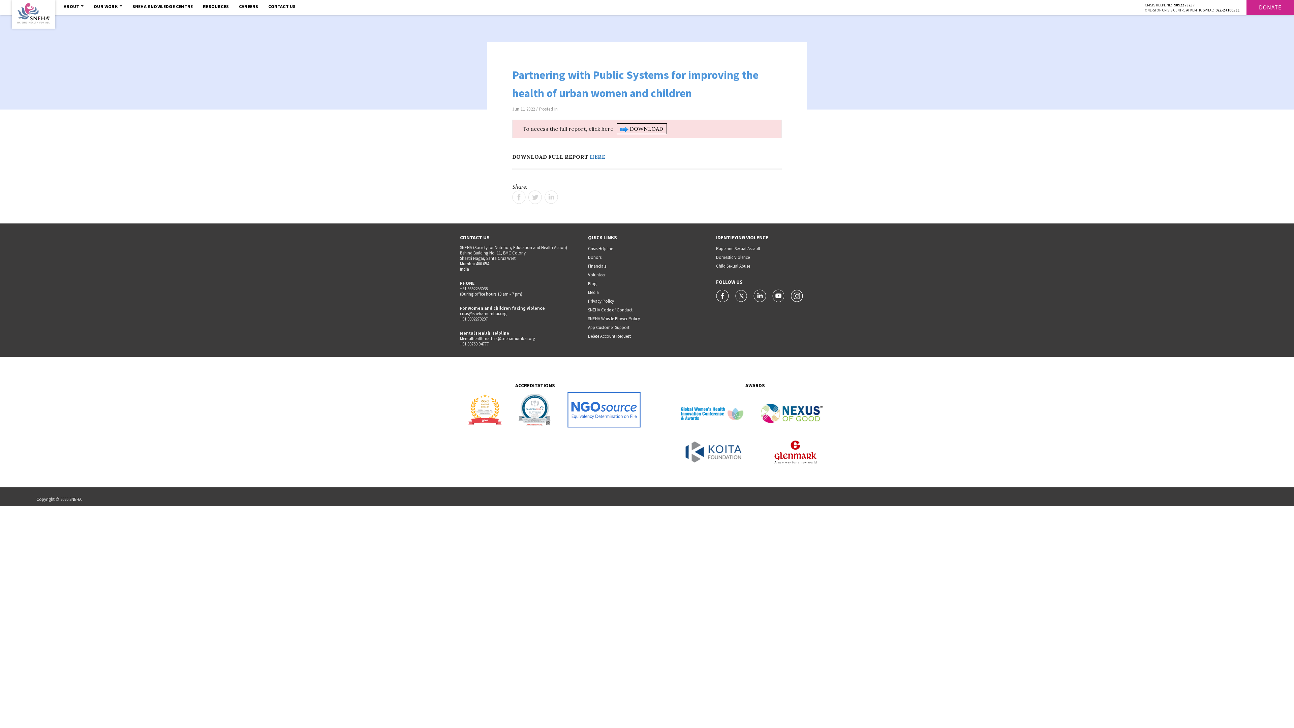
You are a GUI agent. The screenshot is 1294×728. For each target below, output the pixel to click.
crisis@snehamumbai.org (483, 313)
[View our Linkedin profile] (760, 295)
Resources (216, 6)
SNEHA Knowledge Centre (162, 6)
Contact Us (282, 6)
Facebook (519, 197)
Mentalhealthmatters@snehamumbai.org (497, 338)
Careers (248, 6)
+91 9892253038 (474, 289)
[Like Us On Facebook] (723, 295)
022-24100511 (1227, 10)
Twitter (535, 197)
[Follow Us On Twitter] (742, 295)
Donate (1270, 7)
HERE (597, 156)
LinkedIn (551, 197)
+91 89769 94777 (474, 344)
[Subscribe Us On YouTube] (778, 295)
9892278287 (1184, 5)
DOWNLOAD (645, 128)
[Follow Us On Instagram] (797, 295)
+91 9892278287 (474, 319)
